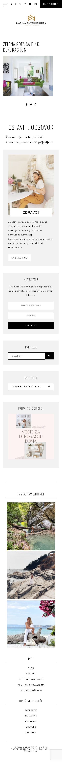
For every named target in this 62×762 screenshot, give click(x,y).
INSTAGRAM (31, 716)
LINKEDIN (31, 732)
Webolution (31, 751)
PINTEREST (31, 721)
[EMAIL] (36, 4)
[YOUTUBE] (30, 4)
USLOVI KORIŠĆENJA (31, 690)
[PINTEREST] (20, 4)
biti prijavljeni (42, 142)
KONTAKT (31, 674)
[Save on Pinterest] (35, 104)
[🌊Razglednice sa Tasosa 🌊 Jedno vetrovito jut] (31, 575)
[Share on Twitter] (31, 104)
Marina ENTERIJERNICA (31, 20)
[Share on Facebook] (26, 104)
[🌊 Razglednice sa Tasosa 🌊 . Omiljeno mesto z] (31, 624)
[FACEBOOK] (16, 4)
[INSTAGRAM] (25, 4)
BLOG (31, 668)
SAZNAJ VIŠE (19, 258)
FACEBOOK (31, 710)
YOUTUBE (31, 727)
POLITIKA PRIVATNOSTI (31, 679)
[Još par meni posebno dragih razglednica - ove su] (31, 526)
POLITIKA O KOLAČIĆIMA (31, 685)
